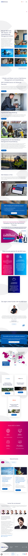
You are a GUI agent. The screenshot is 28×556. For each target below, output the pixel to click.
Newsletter (16, 546)
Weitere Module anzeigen (22, 68)
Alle (2, 462)
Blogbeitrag (7, 462)
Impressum (13, 554)
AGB (17, 554)
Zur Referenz (14, 324)
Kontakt (11, 547)
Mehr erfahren (4, 91)
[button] (1, 554)
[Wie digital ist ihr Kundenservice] (14, 236)
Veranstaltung (14, 462)
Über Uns (11, 546)
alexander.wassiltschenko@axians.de (7, 535)
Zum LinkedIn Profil (4, 536)
